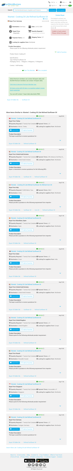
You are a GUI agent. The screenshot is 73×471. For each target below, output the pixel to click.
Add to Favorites (61, 52)
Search (10, 10)
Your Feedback (44, 455)
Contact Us (34, 455)
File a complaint (42, 70)
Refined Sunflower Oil (30, 143)
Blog (28, 455)
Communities (21, 455)
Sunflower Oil (25, 100)
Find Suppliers (61, 10)
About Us (13, 455)
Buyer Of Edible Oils (13, 100)
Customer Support (50, 457)
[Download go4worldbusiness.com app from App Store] (29, 460)
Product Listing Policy (36, 457)
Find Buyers (52, 10)
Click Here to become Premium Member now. (27, 87)
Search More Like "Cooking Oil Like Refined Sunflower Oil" (23, 447)
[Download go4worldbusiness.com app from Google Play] (42, 460)
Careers (59, 457)
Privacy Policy (25, 457)
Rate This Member (29, 70)
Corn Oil (37, 210)
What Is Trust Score (56, 455)
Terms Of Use (15, 457)
